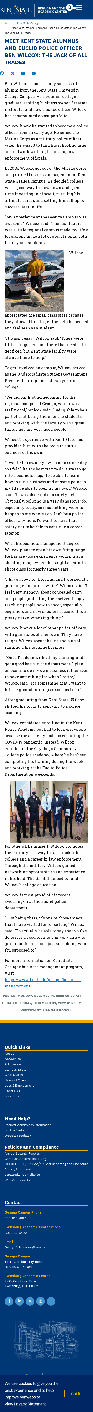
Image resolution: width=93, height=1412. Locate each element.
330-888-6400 (16, 1232)
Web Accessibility (17, 1179)
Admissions (13, 1064)
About (9, 1053)
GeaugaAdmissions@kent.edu (26, 1247)
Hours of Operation (18, 1080)
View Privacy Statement (25, 1404)
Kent (7, 22)
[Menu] (79, 8)
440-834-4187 (15, 1217)
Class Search (14, 1074)
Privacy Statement (18, 1169)
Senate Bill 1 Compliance (22, 1174)
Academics (13, 1058)
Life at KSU (12, 1090)
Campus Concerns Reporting (25, 1158)
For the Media (14, 1129)
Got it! (76, 1393)
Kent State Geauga (28, 22)
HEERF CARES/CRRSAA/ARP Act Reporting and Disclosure (46, 1163)
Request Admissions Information (28, 1124)
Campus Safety (15, 1069)
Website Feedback (18, 1135)
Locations (12, 1095)
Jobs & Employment (19, 1085)
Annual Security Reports (22, 1153)
